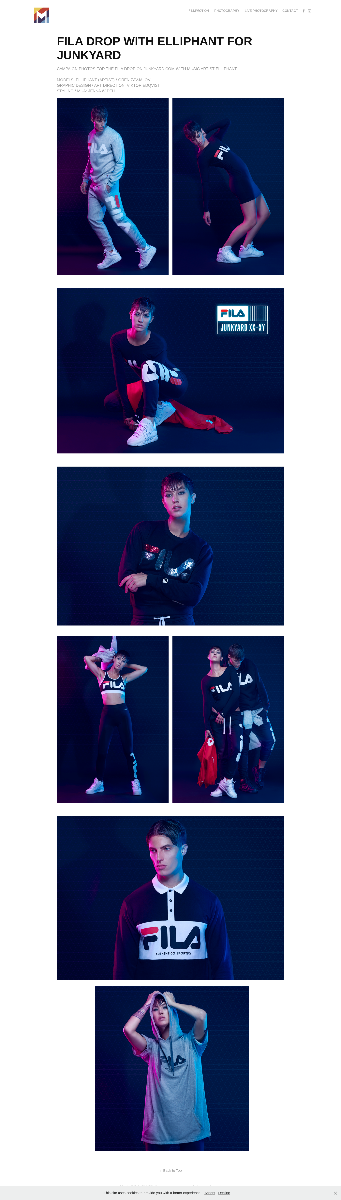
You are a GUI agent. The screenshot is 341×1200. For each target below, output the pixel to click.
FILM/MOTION (198, 10)
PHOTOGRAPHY (226, 10)
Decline (224, 1193)
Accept (209, 1193)
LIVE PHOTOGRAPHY (261, 10)
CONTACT (290, 10)
